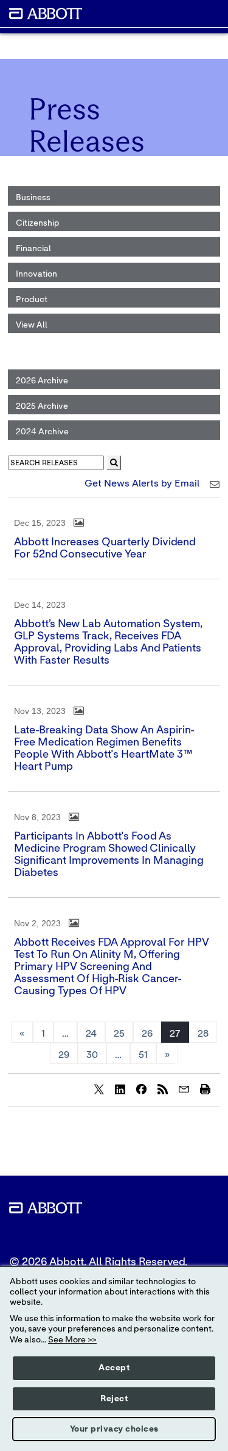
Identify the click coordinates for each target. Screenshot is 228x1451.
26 (147, 1034)
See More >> (72, 1340)
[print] (205, 1089)
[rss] (162, 1089)
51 (143, 1055)
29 (63, 1055)
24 (91, 1034)
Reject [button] (114, 1399)
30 (92, 1055)
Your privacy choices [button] (114, 1429)
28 (203, 1034)
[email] (183, 1089)
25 (119, 1034)
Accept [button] (114, 1368)
